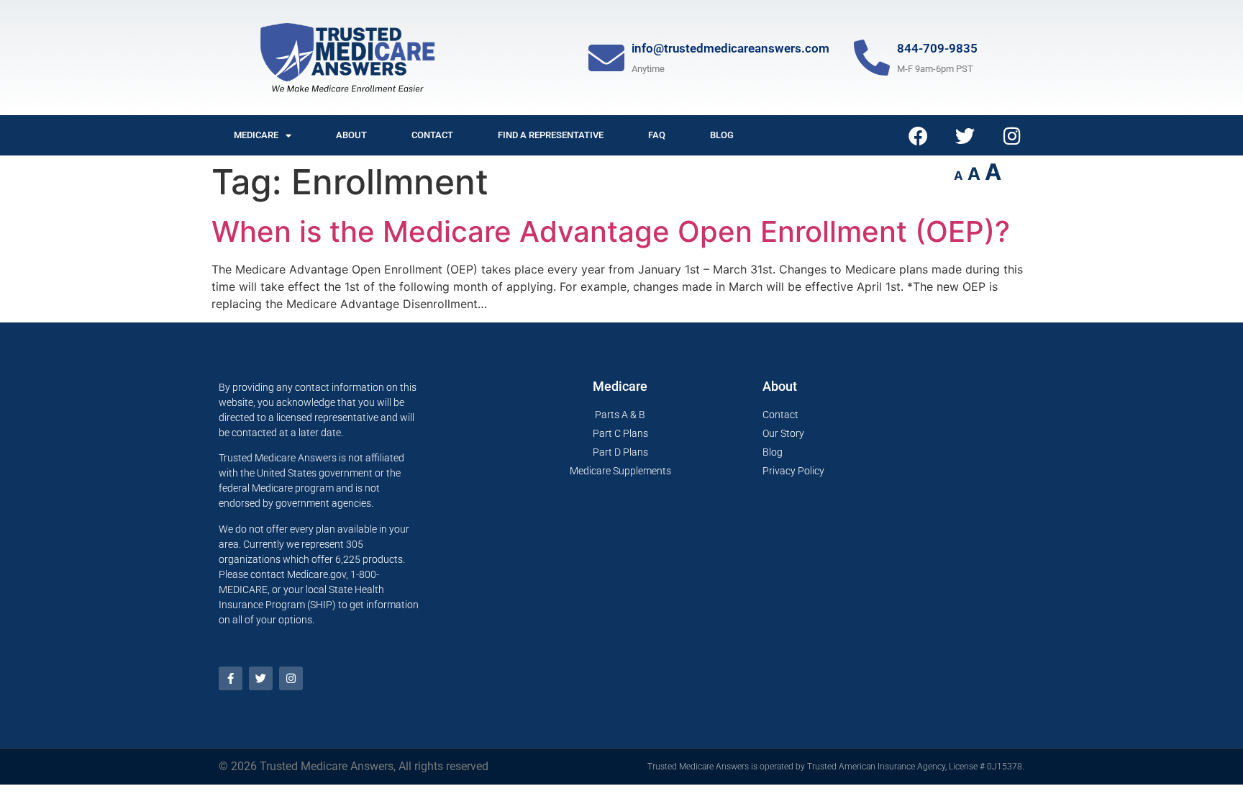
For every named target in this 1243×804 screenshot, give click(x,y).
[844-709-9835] (872, 58)
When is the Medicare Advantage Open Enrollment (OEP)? (610, 231)
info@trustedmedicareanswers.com (730, 48)
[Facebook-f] (230, 678)
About (351, 135)
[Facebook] (918, 135)
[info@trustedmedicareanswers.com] (606, 58)
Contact (432, 135)
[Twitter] (965, 135)
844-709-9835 (937, 48)
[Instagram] (1012, 135)
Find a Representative (551, 135)
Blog (722, 135)
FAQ (656, 135)
